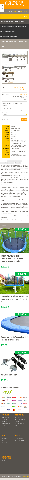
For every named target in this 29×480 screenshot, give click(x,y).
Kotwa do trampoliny (9, 374)
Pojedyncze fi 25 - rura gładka (9, 31)
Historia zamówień (19, 438)
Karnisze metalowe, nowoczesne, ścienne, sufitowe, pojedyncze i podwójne (13, 26)
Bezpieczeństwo (11, 162)
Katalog (3, 440)
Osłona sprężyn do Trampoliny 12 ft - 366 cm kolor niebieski (14, 338)
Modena (1, 31)
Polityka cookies (5, 417)
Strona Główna (4, 21)
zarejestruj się (23, 11)
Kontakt (3, 425)
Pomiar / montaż (10, 160)
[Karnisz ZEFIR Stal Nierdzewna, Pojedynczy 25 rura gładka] (15, 57)
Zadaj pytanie (17, 162)
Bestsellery (17, 21)
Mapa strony (4, 442)
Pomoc (16, 425)
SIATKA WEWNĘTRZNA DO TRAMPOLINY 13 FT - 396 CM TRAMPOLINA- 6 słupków (12, 258)
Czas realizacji (18, 417)
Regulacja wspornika (18, 160)
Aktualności (4, 438)
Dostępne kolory (4, 162)
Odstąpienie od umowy (19, 440)
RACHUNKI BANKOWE (6, 423)
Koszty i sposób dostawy (20, 419)
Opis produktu (3, 160)
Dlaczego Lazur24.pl (6, 419)
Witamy (3, 460)
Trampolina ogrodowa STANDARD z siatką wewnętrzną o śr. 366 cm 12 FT (14, 299)
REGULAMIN (17, 421)
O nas (22, 21)
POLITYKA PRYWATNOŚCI (19, 423)
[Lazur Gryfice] (14, 5)
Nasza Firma (4, 421)
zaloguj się (15, 11)
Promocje (11, 21)
